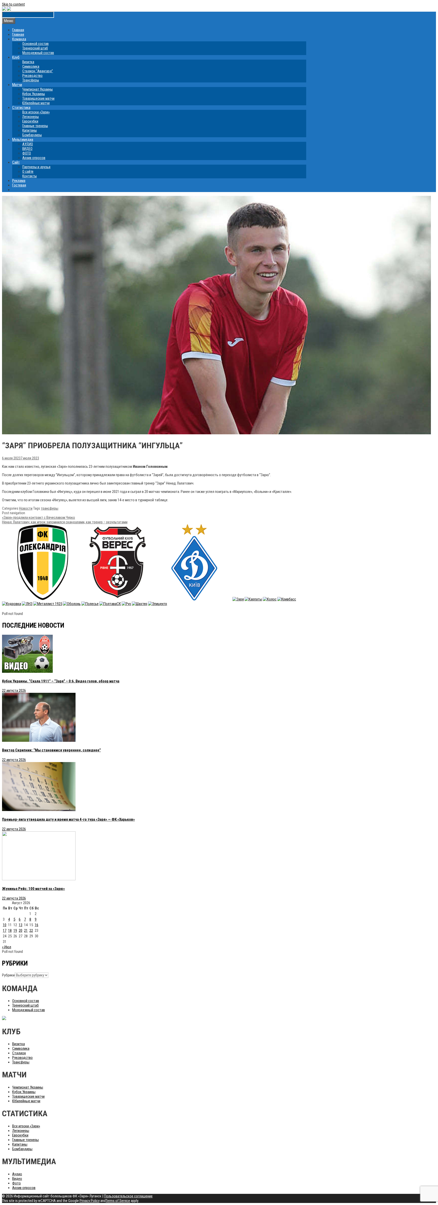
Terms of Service (118, 1200)
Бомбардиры (32, 135)
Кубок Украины (33, 94)
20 (20, 930)
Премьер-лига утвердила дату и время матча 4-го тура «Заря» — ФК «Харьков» (68, 819)
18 (10, 930)
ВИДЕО (27, 149)
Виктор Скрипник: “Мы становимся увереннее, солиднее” (51, 750)
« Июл (6, 947)
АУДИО (27, 144)
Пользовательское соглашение (128, 1196)
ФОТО (26, 153)
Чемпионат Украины (37, 89)
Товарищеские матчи (38, 98)
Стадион (19, 1053)
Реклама (18, 180)
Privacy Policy (90, 1200)
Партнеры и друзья (36, 167)
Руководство (32, 76)
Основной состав (35, 44)
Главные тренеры (35, 126)
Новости (25, 508)
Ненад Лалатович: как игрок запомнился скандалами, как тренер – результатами (64, 522)
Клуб (16, 57)
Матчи (17, 84)
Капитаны (29, 130)
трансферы (49, 508)
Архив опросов (33, 158)
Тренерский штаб (35, 48)
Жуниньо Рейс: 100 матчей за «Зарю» (33, 888)
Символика (30, 66)
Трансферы (30, 80)
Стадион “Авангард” (37, 71)
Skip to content (13, 4)
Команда (19, 39)
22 (31, 930)
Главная (18, 30)
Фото (16, 1183)
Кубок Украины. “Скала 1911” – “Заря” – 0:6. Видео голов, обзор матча (60, 681)
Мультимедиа (22, 139)
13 (20, 925)
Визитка (28, 62)
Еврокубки (30, 121)
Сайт (16, 162)
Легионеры (30, 117)
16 (36, 925)
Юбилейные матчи (36, 103)
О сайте (27, 171)
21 (26, 930)
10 (4, 925)
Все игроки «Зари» (36, 112)
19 (15, 930)
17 (4, 930)
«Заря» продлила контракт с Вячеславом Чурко (38, 517)
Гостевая (19, 185)
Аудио (17, 1174)
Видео (17, 1178)
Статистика (21, 107)
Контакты (29, 176)
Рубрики (8, 975)
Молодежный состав (38, 53)
